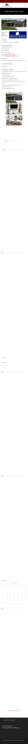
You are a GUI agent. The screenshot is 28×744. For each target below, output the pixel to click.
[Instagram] (8, 366)
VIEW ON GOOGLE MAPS (6, 63)
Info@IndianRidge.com (10, 54)
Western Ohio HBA (7, 740)
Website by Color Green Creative (18, 740)
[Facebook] (3, 366)
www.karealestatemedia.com (14, 710)
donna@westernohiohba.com (12, 727)
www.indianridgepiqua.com (12, 55)
